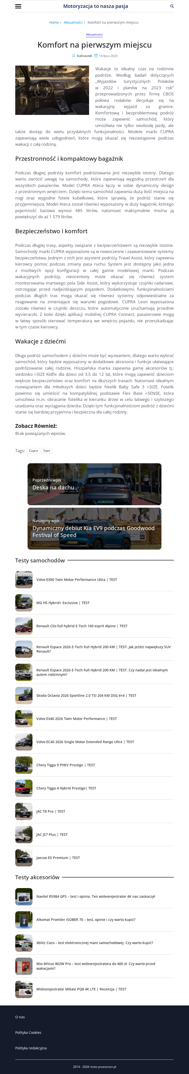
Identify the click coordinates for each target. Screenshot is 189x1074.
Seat (46, 450)
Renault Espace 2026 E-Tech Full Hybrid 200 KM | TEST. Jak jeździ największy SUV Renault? (103, 649)
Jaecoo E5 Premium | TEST (58, 857)
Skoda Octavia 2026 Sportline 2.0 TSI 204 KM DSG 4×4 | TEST (86, 695)
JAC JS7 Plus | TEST (52, 834)
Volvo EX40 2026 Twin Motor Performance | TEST (76, 718)
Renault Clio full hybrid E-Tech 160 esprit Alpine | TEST (81, 626)
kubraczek (84, 56)
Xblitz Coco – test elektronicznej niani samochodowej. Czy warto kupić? (94, 942)
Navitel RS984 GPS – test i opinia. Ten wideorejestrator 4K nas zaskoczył (95, 896)
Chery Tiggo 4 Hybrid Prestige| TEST (66, 788)
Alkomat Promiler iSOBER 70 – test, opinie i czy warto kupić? (85, 919)
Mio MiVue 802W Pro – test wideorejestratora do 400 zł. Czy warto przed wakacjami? (95, 965)
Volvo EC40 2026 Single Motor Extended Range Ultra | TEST (85, 741)
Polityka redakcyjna (31, 1048)
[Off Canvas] (18, 6)
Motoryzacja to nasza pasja (95, 6)
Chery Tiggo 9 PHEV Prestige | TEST (65, 765)
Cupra (33, 450)
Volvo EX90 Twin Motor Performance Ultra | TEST (76, 579)
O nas (20, 1017)
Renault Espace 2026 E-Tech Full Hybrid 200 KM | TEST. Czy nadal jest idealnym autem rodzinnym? (102, 672)
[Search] (172, 6)
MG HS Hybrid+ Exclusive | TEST (63, 602)
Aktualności (94, 34)
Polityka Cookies (28, 1032)
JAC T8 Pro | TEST (50, 811)
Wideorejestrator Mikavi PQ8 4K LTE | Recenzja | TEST (81, 989)
